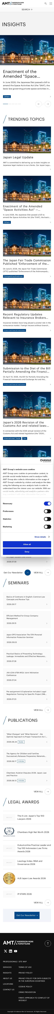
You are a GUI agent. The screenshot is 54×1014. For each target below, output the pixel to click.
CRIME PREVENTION (27, 992)
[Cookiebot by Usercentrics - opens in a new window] (40, 460)
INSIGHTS (7, 973)
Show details (40, 537)
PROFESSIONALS (10, 961)
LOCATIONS (8, 984)
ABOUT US (7, 978)
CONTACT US (8, 989)
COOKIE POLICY (25, 986)
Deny (27, 552)
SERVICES (7, 967)
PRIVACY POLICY (26, 973)
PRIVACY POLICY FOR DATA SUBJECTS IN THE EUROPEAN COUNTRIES (35, 979)
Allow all (27, 544)
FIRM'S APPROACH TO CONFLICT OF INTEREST (34, 999)
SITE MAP (23, 961)
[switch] (47, 511)
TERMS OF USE (25, 967)
